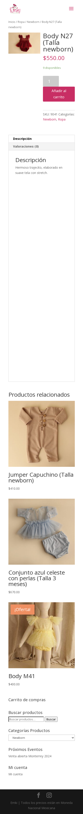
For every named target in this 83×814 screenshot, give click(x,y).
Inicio (11, 22)
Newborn (33, 22)
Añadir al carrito (59, 93)
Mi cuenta (15, 774)
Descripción (22, 139)
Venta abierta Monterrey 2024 (29, 756)
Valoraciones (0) (26, 146)
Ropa (21, 22)
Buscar (51, 719)
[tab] (41, 139)
